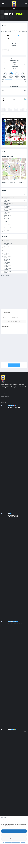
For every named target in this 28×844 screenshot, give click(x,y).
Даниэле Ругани (7, 224)
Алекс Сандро (6, 218)
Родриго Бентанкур (8, 209)
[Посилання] (17, 321)
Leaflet (7, 179)
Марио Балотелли (7, 271)
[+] (20, 321)
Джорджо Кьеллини (8, 197)
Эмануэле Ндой (7, 243)
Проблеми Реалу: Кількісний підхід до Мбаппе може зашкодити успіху (17, 731)
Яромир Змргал (7, 262)
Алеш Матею (6, 253)
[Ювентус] (8, 37)
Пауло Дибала (7, 212)
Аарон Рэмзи (6, 227)
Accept (14, 831)
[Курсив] (5, 321)
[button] (26, 818)
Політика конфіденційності (19, 842)
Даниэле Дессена (7, 265)
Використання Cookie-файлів (8, 842)
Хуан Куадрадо (7, 206)
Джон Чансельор (7, 256)
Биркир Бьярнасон (7, 268)
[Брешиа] (20, 36)
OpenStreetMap (17, 179)
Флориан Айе (6, 246)
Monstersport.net (13, 394)
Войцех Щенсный (7, 215)
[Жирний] (3, 321)
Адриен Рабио (7, 230)
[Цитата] (13, 321)
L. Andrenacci (6, 240)
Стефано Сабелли (7, 250)
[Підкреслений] (6, 321)
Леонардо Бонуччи (7, 200)
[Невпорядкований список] (11, 321)
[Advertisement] (14, 290)
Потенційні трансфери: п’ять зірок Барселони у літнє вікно (16, 407)
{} (18, 321)
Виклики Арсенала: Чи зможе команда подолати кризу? (15, 623)
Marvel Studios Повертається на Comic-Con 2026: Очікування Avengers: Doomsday (16, 515)
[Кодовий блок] (15, 321)
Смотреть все (14, 365)
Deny (14, 835)
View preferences (14, 839)
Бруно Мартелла (7, 259)
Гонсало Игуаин (7, 194)
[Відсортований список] (10, 321)
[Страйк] (8, 321)
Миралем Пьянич (7, 203)
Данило (5, 221)
